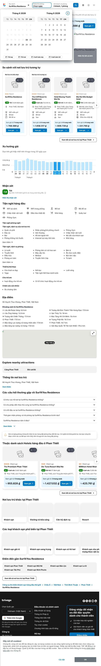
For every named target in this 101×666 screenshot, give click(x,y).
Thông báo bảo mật (42, 618)
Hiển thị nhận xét (9, 198)
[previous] (12, 172)
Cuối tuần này (38, 57)
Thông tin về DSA (41, 621)
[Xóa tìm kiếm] (28, 5)
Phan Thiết (85, 585)
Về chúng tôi (7, 635)
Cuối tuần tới (55, 57)
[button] (19, 5)
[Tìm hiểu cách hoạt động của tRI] (45, 193)
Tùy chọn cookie (41, 625)
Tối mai (23, 57)
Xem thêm (6, 242)
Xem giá (87, 26)
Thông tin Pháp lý (41, 614)
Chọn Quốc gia (8, 607)
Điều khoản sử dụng (42, 611)
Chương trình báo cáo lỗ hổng (46, 628)
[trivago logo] (4, 5)
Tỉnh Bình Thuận (71, 585)
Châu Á (47, 585)
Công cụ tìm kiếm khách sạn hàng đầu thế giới (21, 585)
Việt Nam (57, 585)
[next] (67, 13)
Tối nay (10, 57)
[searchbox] (19, 6)
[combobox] (19, 5)
